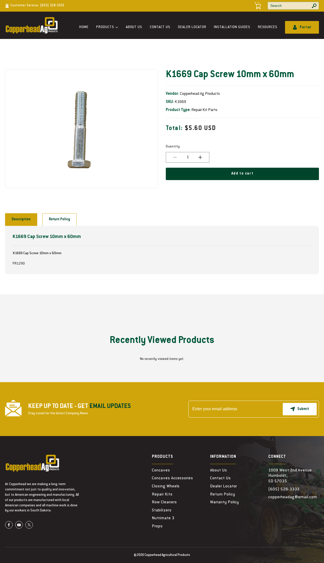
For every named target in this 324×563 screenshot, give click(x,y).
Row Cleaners (164, 502)
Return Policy (59, 220)
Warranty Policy (224, 502)
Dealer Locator (192, 27)
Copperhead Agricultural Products (167, 555)
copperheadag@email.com (292, 497)
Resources (268, 27)
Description (21, 220)
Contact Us (160, 27)
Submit (303, 409)
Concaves (161, 470)
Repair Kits (162, 494)
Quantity (173, 147)
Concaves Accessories (172, 478)
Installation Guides (232, 27)
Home (84, 27)
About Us (134, 27)
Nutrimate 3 (163, 518)
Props (157, 526)
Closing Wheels (166, 486)
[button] (107, 27)
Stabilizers (162, 510)
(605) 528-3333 (52, 5)
